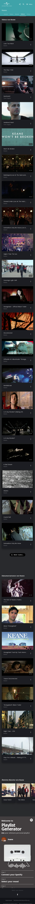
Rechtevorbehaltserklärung (21, 900)
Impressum (9, 900)
